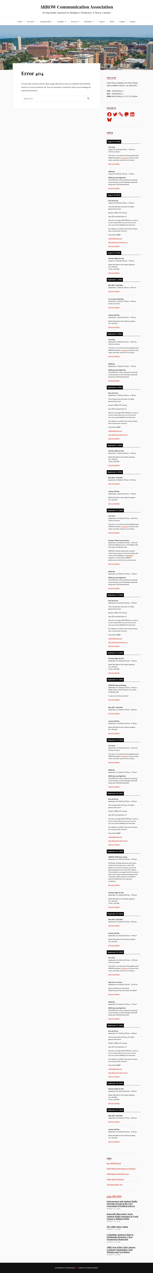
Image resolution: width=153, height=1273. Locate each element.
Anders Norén (92, 1268)
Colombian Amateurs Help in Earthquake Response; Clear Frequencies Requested (120, 1237)
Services (74, 21)
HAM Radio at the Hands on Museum (121, 1168)
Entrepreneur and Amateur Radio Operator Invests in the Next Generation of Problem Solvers (122, 1203)
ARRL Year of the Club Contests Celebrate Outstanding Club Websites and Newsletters (121, 1249)
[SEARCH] (88, 98)
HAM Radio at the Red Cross (118, 1174)
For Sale (30, 21)
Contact (122, 21)
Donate (132, 21)
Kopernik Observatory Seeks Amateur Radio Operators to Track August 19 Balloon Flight (122, 1216)
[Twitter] (115, 114)
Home (20, 21)
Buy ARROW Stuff (114, 1163)
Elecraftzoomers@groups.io (118, 242)
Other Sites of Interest (115, 1179)
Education (88, 21)
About (112, 21)
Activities (60, 21)
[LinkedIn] (132, 114)
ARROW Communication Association (76, 7)
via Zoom (124, 158)
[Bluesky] (109, 119)
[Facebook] (109, 114)
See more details (114, 164)
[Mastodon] (126, 114)
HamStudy (129, 555)
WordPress (70, 1268)
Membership (45, 21)
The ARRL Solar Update (117, 1226)
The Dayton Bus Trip (114, 1184)
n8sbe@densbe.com (115, 238)
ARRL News (117, 1196)
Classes (102, 21)
